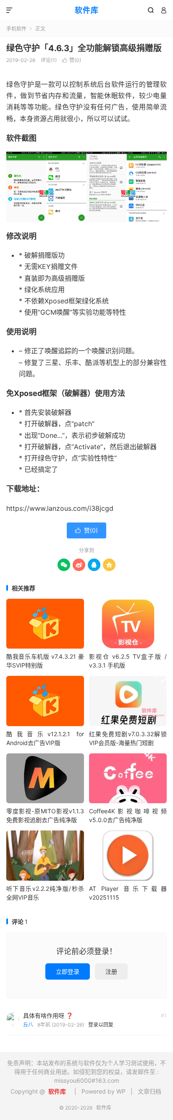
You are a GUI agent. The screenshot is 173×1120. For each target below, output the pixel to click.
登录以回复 (100, 1025)
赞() (71, 60)
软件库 (87, 10)
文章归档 (149, 1091)
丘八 (28, 1025)
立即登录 (67, 971)
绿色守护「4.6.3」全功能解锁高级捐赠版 (84, 48)
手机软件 (16, 29)
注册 (111, 971)
